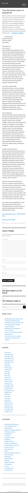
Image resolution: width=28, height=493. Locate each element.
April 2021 (7, 377)
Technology (8, 464)
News (6, 451)
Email (4, 266)
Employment (8, 434)
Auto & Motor (8, 428)
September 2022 (9, 362)
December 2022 (9, 360)
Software (7, 460)
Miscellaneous (9, 449)
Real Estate (8, 456)
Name (4, 259)
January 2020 (8, 406)
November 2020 (9, 387)
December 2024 (9, 356)
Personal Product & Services (12, 453)
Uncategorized (9, 468)
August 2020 (8, 392)
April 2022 (8, 366)
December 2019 (9, 407)
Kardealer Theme (17, 491)
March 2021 (8, 379)
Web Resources (9, 470)
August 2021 (8, 369)
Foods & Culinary (9, 437)
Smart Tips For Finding (8, 219)
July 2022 (7, 364)
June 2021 (7, 373)
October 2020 (8, 388)
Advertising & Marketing (12, 424)
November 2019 (9, 409)
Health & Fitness (21, 223)
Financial (7, 435)
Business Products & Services (13, 430)
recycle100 (6, 223)
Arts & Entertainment (11, 426)
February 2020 (9, 404)
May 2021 (7, 375)
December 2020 (9, 385)
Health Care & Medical (11, 443)
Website (4, 273)
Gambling (7, 439)
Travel (6, 466)
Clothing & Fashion (10, 432)
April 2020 (8, 400)
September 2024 (9, 358)
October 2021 (8, 367)
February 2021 (8, 381)
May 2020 (7, 398)
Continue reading (17, 33)
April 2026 (8, 352)
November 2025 (9, 354)
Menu (24, 4)
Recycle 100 (5, 3)
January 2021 (8, 383)
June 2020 (7, 396)
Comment (5, 239)
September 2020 (9, 390)
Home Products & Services (12, 445)
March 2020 (8, 402)
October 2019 (8, 411)
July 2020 (7, 394)
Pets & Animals (9, 454)
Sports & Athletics (10, 462)
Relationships (9, 458)
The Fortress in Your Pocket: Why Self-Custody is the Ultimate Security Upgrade (14, 324)
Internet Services (9, 447)
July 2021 (7, 371)
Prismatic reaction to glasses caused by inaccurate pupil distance (13, 338)
